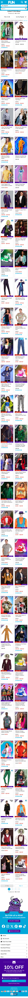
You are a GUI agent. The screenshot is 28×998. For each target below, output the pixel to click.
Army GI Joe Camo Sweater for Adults (6, 616)
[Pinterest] (16, 926)
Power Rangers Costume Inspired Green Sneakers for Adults (6, 270)
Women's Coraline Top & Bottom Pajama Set (20, 156)
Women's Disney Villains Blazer (5, 357)
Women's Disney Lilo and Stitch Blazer (6, 327)
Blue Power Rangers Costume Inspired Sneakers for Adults (20, 704)
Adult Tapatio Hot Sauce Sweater (19, 501)
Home (4, 935)
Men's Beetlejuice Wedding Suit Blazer (6, 673)
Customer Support (5, 944)
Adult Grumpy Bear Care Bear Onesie (20, 185)
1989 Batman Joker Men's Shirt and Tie (20, 819)
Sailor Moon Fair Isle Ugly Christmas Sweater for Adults (6, 385)
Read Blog (14, 931)
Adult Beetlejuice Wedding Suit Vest (19, 848)
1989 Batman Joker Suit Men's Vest (20, 530)
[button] (25, 2)
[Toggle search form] (22, 2)
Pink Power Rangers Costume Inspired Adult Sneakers (20, 385)
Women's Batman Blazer (5, 875)
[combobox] (12, 8)
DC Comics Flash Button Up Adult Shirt (20, 760)
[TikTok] (24, 926)
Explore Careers (14, 921)
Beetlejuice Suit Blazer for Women (21, 644)
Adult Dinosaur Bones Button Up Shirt (6, 731)
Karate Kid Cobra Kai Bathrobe (6, 819)
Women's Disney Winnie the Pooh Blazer (5, 157)
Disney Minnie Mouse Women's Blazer (20, 473)
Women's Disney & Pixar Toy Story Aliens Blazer (6, 415)
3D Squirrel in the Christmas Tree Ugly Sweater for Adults (20, 445)
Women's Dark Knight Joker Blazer (6, 239)
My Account (6, 938)
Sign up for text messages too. (11, 978)
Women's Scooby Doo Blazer (20, 269)
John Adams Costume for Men (20, 41)
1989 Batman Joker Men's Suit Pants (20, 357)
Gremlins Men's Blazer (6, 444)
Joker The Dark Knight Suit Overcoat (6, 210)
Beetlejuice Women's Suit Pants (6, 70)
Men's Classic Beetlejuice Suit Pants (20, 414)
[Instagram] (7, 926)
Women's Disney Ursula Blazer (5, 473)
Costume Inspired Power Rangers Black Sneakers (20, 875)
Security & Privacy (5, 947)
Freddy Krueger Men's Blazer (20, 210)
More (2, 957)
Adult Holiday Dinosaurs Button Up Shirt (20, 328)
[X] (12, 926)
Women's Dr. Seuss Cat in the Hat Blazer (20, 128)
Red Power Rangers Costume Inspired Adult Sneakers (20, 559)
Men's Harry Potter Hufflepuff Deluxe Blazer (5, 588)
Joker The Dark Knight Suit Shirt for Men (6, 128)
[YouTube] (20, 926)
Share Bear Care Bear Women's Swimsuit (20, 70)
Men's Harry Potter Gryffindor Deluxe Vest (6, 848)
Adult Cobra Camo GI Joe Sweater (20, 616)
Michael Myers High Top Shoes (20, 99)
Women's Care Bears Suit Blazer (6, 760)
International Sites (5, 950)
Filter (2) (6, 17)
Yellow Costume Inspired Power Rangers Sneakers (19, 674)
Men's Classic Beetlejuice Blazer (5, 41)
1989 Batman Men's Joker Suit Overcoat (20, 298)
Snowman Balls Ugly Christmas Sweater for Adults (6, 531)
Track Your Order (7, 941)
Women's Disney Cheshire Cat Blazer (20, 731)
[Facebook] (3, 926)
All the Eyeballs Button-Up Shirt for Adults (6, 559)
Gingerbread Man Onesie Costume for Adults (6, 645)
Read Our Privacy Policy (14, 983)
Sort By (20, 17)
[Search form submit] (25, 8)
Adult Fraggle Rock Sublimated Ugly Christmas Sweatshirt (6, 704)
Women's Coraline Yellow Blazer (5, 99)
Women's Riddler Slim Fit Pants (6, 789)
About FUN (3, 954)
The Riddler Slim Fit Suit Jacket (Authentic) (6, 501)
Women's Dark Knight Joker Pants (6, 298)
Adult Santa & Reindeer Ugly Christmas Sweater (20, 790)
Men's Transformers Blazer (20, 587)
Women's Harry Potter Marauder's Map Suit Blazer (20, 240)
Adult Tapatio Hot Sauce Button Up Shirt (6, 185)
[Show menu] (2, 2)
